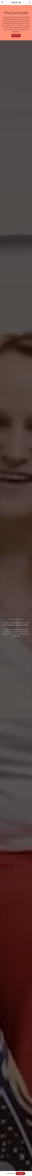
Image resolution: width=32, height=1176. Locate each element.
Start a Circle (16, 36)
